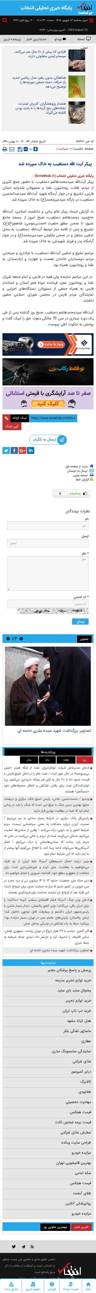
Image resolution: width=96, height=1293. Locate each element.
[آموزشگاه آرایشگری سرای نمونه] (48, 398)
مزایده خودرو (81, 1153)
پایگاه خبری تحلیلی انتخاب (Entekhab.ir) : (63, 176)
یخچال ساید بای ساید (74, 990)
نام (87, 518)
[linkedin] (30, 450)
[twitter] (6, 450)
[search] (5, 21)
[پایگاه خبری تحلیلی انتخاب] (85, 7)
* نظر (85, 553)
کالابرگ (85, 1082)
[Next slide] (8, 638)
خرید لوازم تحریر (78, 1001)
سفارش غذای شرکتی (76, 1132)
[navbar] (91, 20)
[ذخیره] (20, 149)
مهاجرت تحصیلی (78, 1102)
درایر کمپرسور (81, 1072)
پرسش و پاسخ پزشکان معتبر (69, 970)
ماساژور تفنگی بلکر (77, 1031)
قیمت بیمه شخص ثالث (73, 1122)
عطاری (86, 1041)
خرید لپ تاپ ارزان (77, 1011)
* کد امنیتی (81, 597)
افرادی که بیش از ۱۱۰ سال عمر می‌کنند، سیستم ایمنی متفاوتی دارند (40, 53)
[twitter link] (14, 1246)
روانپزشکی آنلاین (78, 1203)
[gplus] (22, 450)
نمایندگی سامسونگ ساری (71, 1051)
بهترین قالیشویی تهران (73, 1163)
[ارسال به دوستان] (11, 149)
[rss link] (32, 1246)
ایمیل (85, 536)
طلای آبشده (82, 1193)
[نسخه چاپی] (4, 149)
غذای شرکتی (82, 1061)
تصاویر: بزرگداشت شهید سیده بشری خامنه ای (54, 731)
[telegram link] (23, 1246)
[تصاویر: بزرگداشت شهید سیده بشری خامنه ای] (48, 686)
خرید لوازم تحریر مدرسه (73, 980)
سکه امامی (83, 1173)
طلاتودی (85, 1092)
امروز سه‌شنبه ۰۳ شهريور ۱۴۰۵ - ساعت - (61, 20)
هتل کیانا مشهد (79, 1021)
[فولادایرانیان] (48, 344)
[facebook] (14, 450)
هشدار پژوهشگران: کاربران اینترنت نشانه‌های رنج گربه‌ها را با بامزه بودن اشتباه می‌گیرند (41, 108)
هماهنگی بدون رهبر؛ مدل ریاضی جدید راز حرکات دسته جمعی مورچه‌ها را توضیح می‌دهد (39, 82)
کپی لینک (11, 426)
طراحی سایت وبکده (76, 1143)
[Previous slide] (21, 638)
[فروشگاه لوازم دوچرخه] (48, 371)
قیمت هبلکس (80, 1112)
